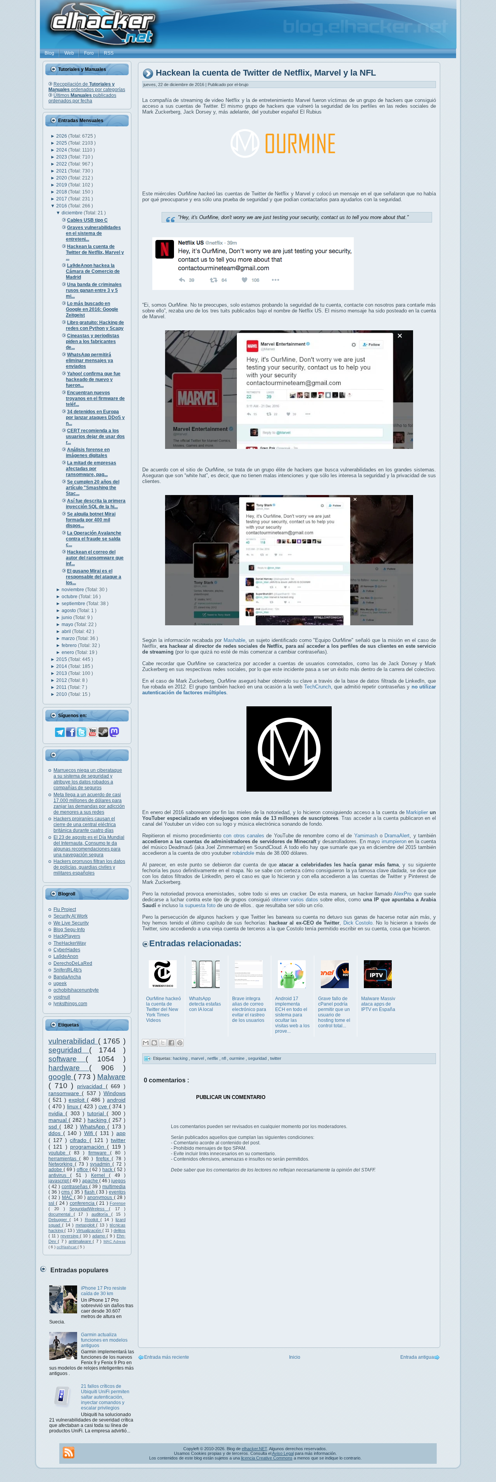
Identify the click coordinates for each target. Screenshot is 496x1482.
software (67, 1059)
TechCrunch (317, 687)
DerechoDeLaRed (72, 963)
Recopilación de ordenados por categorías (86, 86)
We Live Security (71, 923)
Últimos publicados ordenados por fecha (82, 98)
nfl (224, 1058)
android (116, 1100)
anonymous (100, 1197)
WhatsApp (93, 1126)
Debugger (58, 1219)
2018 (62, 192)
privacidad (91, 1086)
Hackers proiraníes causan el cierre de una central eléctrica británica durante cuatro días (84, 824)
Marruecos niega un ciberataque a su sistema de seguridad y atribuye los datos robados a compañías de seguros (87, 779)
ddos (55, 1133)
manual (58, 1120)
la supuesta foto (197, 905)
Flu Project (64, 909)
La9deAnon (65, 956)
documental (61, 1214)
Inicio (294, 1357)
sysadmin (101, 1164)
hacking (98, 1120)
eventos (117, 1192)
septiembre (74, 603)
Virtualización (89, 1230)
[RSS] (68, 1452)
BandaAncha (67, 977)
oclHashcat (67, 1247)
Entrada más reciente (166, 1357)
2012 (62, 680)
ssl (52, 1203)
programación (88, 1147)
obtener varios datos (295, 899)
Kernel (100, 1175)
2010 (62, 694)
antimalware (81, 1241)
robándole (243, 853)
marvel (198, 1058)
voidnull (61, 997)
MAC (68, 1197)
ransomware (65, 1093)
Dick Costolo (357, 923)
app (121, 1133)
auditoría (101, 1214)
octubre (70, 596)
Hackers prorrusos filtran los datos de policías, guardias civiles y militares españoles (89, 867)
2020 (62, 178)
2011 (62, 687)
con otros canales (243, 835)
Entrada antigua (417, 1357)
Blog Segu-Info (69, 929)
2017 (62, 199)
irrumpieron (394, 841)
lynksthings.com (70, 1003)
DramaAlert (397, 835)
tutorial (97, 1113)
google (61, 1077)
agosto (69, 610)
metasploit (86, 1225)
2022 (62, 164)
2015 (62, 659)
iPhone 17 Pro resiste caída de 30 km (103, 1290)
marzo (69, 638)
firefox (104, 1158)
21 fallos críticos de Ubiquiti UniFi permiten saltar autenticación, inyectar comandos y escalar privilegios (105, 1397)
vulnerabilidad (73, 1041)
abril (67, 631)
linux (73, 1106)
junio (67, 617)
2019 (62, 185)
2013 (62, 673)
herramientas (63, 1158)
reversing (70, 1236)
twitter (118, 1140)
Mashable (234, 640)
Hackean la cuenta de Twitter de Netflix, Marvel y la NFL (266, 73)
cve (103, 1106)
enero (68, 652)
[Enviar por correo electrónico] (146, 1043)
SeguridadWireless (89, 1208)
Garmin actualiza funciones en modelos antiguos (104, 1340)
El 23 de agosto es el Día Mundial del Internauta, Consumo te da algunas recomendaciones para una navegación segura (88, 846)
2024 (62, 150)
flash (90, 1192)
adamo (99, 1236)
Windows (114, 1093)
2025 (62, 143)
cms (66, 1192)
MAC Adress (114, 1241)
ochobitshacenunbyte (76, 990)
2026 (62, 136)
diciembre (73, 213)
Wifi (90, 1133)
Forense (118, 1203)
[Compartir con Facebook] (171, 1043)
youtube (58, 1153)
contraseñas (75, 1186)
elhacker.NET (254, 1448)
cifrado (79, 1140)
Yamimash (366, 835)
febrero (70, 645)
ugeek (60, 983)
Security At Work (70, 916)
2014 (62, 666)
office (83, 1169)
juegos (118, 1181)
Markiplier (417, 812)
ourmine (237, 1058)
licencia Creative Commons (267, 1458)
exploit (78, 1100)
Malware (111, 1077)
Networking (61, 1164)
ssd (53, 1126)
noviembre (73, 589)
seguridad (68, 1050)
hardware (68, 1068)
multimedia (114, 1186)
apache (90, 1181)
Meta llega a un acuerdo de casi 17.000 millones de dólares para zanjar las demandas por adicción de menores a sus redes (89, 803)
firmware (99, 1153)
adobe (56, 1169)
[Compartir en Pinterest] (180, 1043)
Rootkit (92, 1219)
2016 (62, 206)
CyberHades (66, 949)
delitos (120, 1230)
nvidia (56, 1113)
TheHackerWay (69, 943)
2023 (62, 157)
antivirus (59, 1175)
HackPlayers (66, 936)
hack (108, 1169)
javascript (59, 1181)
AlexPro (403, 894)
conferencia (83, 1203)
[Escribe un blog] (154, 1043)
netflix (213, 1058)
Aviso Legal (283, 1453)
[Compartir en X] (163, 1043)
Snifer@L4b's (67, 970)
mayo (68, 624)
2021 (62, 171)
